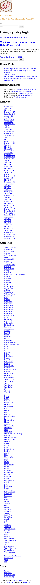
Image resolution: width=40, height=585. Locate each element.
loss (5, 412)
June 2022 (7, 137)
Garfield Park (8, 340)
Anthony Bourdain (10, 263)
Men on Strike (9, 426)
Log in (6, 571)
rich (5, 498)
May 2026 (7, 110)
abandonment (8, 249)
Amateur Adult (9, 259)
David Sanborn (9, 309)
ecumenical (8, 321)
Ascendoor (9, 582)
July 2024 (7, 126)
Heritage (7, 364)
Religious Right (9, 492)
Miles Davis (8, 432)
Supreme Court (9, 523)
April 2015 (8, 225)
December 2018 (9, 176)
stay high (24, 37)
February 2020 (9, 170)
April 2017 (8, 190)
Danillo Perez (8, 305)
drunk (6, 317)
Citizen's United (9, 294)
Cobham (7, 300)
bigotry (6, 271)
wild (5, 554)
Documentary (8, 311)
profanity (7, 478)
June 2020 (7, 162)
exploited (7, 331)
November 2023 (9, 131)
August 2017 (8, 184)
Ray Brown (8, 486)
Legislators (8, 404)
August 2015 (8, 217)
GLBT (6, 346)
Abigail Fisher (9, 251)
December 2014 (9, 232)
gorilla (6, 348)
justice (6, 399)
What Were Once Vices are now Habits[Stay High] (17, 43)
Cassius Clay (8, 288)
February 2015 (9, 228)
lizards (6, 410)
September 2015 (9, 215)
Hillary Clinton (9, 366)
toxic (6, 534)
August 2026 (8, 106)
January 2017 (8, 193)
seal (5, 505)
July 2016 (7, 197)
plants (6, 459)
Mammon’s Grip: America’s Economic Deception (21, 76)
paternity (7, 453)
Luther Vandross (9, 416)
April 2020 (8, 166)
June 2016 (7, 199)
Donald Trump (9, 315)
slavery (6, 507)
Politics (6, 468)
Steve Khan (8, 517)
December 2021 (9, 143)
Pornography (8, 472)
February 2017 (9, 192)
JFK (5, 389)
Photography (8, 457)
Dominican (8, 313)
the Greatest (8, 531)
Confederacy (8, 302)
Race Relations (9, 480)
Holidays (7, 368)
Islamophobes (9, 377)
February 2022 (9, 141)
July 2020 (7, 160)
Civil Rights (8, 296)
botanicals (7, 278)
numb (18, 37)
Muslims (7, 441)
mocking (7, 435)
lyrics (6, 418)
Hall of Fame (8, 356)
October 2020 (9, 159)
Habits (9, 37)
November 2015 (9, 211)
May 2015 (7, 223)
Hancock (7, 358)
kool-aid (7, 401)
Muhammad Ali (9, 439)
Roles (6, 499)
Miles (6, 430)
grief (5, 350)
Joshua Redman (9, 393)
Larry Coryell (8, 402)
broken (6, 284)
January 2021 (8, 153)
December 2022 (9, 133)
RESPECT (8, 496)
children (7, 290)
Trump (6, 542)
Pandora (7, 451)
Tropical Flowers (10, 540)
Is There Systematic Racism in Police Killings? (20, 69)
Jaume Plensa (8, 381)
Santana (7, 503)
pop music (7, 470)
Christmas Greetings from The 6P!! (27, 89)
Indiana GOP (8, 373)
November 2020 (9, 157)
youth (6, 560)
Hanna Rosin (8, 360)
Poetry (6, 463)
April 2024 (8, 129)
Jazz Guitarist (8, 385)
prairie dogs (8, 476)
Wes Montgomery (10, 552)
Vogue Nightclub (10, 548)
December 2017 (9, 182)
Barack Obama (9, 269)
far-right (7, 333)
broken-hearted (9, 286)
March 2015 (8, 226)
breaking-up (8, 282)
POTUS (7, 474)
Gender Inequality (10, 342)
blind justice (8, 276)
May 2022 (7, 139)
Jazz (5, 383)
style (5, 521)
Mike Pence (8, 428)
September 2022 (9, 135)
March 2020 (8, 168)
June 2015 (7, 221)
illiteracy (7, 371)
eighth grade (8, 323)
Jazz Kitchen (8, 387)
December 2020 (9, 155)
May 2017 (7, 188)
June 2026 (7, 108)
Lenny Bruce (8, 406)
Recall (6, 488)
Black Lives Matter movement (14, 274)
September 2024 (9, 124)
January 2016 (8, 207)
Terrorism (7, 527)
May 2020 (7, 164)
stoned (6, 519)
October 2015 (9, 213)
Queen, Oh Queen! (25, 95)
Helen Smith (8, 362)
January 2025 (8, 122)
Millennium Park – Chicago (13, 434)
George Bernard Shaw (11, 344)
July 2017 (7, 186)
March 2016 (8, 203)
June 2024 (7, 127)
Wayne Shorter (9, 550)
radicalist (7, 482)
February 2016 (9, 205)
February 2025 (9, 120)
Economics (8, 319)
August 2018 (8, 178)
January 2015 (8, 230)
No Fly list (7, 445)
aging (6, 257)
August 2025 (8, 116)
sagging (6, 501)
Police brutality (9, 465)
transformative (9, 538)
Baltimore (7, 267)
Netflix (6, 443)
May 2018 (7, 180)
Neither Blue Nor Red (25, 93)
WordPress (26, 582)
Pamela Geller (9, 449)
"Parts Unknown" (10, 247)
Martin (6, 422)
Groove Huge (4, 57)
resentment (8, 494)
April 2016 (8, 201)
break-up (7, 280)
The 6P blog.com (6, 15)
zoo (5, 562)
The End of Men (9, 529)
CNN (6, 298)
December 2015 (9, 209)
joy (5, 395)
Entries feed (8, 573)
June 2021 (7, 145)
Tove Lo (7, 532)
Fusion (6, 338)
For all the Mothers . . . (21, 97)
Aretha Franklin (9, 265)
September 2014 (9, 238)
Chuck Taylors (9, 292)
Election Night (9, 325)
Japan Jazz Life (9, 379)
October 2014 (9, 236)
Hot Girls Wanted (10, 369)
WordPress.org (9, 577)
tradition (7, 536)
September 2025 (9, 114)
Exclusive (7, 327)
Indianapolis (8, 375)
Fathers (6, 335)
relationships (8, 490)
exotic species (9, 329)
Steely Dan (8, 515)
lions (5, 408)
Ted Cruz (7, 525)
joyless (13, 37)
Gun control (8, 352)
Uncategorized (9, 546)
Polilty (6, 467)
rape (5, 484)
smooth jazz (8, 509)
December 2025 (9, 112)
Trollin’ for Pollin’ (10, 74)
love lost (7, 414)
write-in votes (8, 558)
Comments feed (9, 575)
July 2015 (7, 219)
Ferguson (7, 337)
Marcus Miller (9, 420)
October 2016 (9, 195)
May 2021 (7, 147)
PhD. (6, 455)
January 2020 (8, 172)
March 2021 (8, 149)
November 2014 (9, 234)
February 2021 (9, 151)
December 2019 (9, 174)
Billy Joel (7, 272)
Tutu (5, 544)
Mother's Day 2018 (10, 437)
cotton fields (8, 304)
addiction (3, 37)
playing (6, 461)
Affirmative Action (10, 255)
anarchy (7, 261)
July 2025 (7, 118)
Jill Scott (7, 391)
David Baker (8, 307)
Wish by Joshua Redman (12, 556)
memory (7, 424)
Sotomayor (8, 511)
